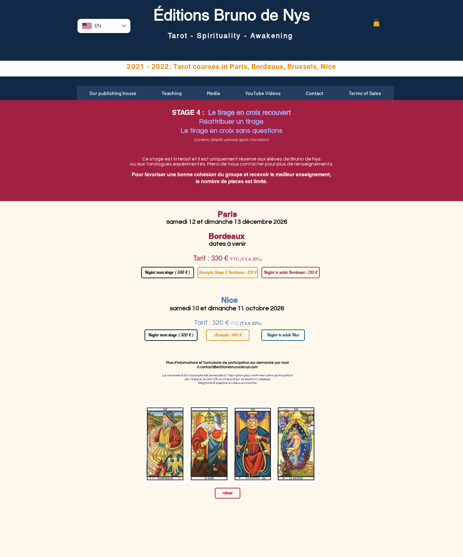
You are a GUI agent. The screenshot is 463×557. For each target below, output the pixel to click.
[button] (376, 22)
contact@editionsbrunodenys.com (229, 367)
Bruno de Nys (259, 15)
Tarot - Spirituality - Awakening (230, 36)
